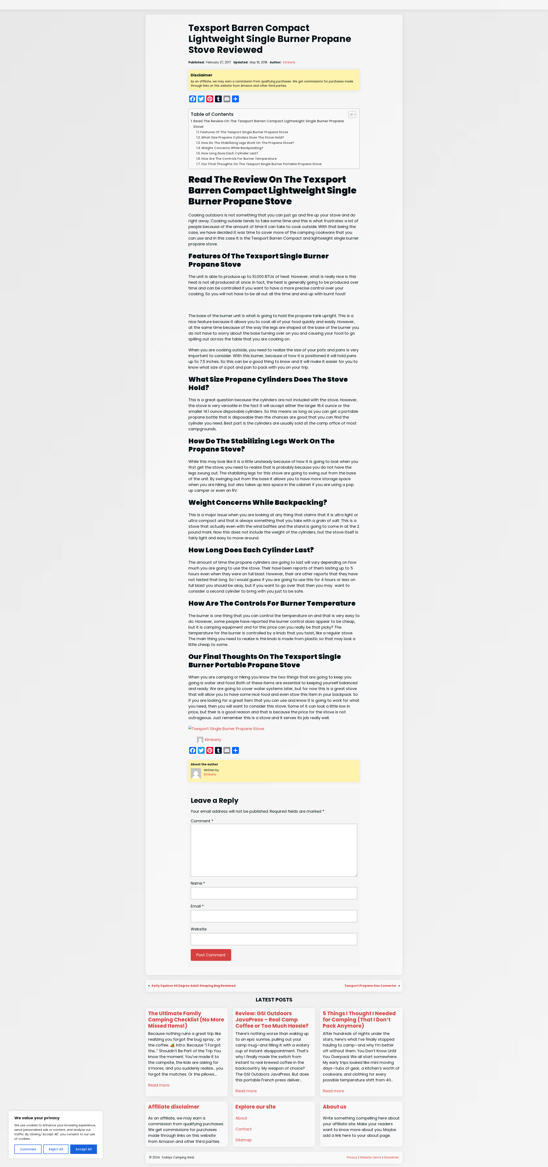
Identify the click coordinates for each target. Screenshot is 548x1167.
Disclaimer (391, 1157)
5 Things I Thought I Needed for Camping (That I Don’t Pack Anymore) (359, 1020)
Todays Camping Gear (177, 1157)
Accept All (84, 1149)
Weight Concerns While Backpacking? (232, 148)
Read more (158, 1085)
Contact (243, 1129)
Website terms (370, 1157)
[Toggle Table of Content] (350, 114)
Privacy (352, 1157)
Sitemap (243, 1140)
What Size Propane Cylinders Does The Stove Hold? (242, 137)
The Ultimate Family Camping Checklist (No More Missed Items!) (186, 1020)
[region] (56, 1134)
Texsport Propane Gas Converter (370, 986)
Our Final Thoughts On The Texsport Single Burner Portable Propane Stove (261, 164)
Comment (202, 821)
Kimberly (289, 62)
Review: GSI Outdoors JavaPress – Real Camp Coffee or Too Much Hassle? (271, 1020)
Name (198, 883)
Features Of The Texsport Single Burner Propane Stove (244, 132)
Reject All (56, 1149)
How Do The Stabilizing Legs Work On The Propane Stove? (247, 143)
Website (199, 929)
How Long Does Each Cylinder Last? (230, 153)
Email (197, 906)
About (241, 1118)
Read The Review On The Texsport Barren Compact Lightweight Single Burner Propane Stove (268, 124)
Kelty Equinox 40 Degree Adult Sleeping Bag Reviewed (194, 986)
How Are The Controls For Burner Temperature (239, 158)
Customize (28, 1149)
